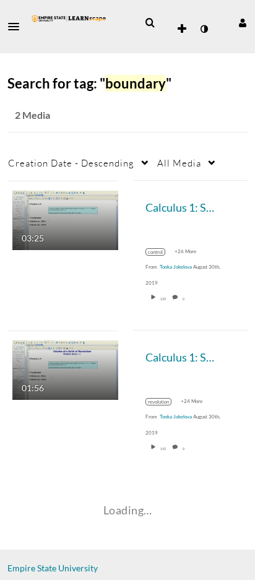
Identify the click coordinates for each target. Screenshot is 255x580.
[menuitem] (150, 23)
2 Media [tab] (32, 115)
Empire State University (52, 568)
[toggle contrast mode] (203, 29)
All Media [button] (179, 162)
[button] (17, 26)
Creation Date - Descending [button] (71, 162)
